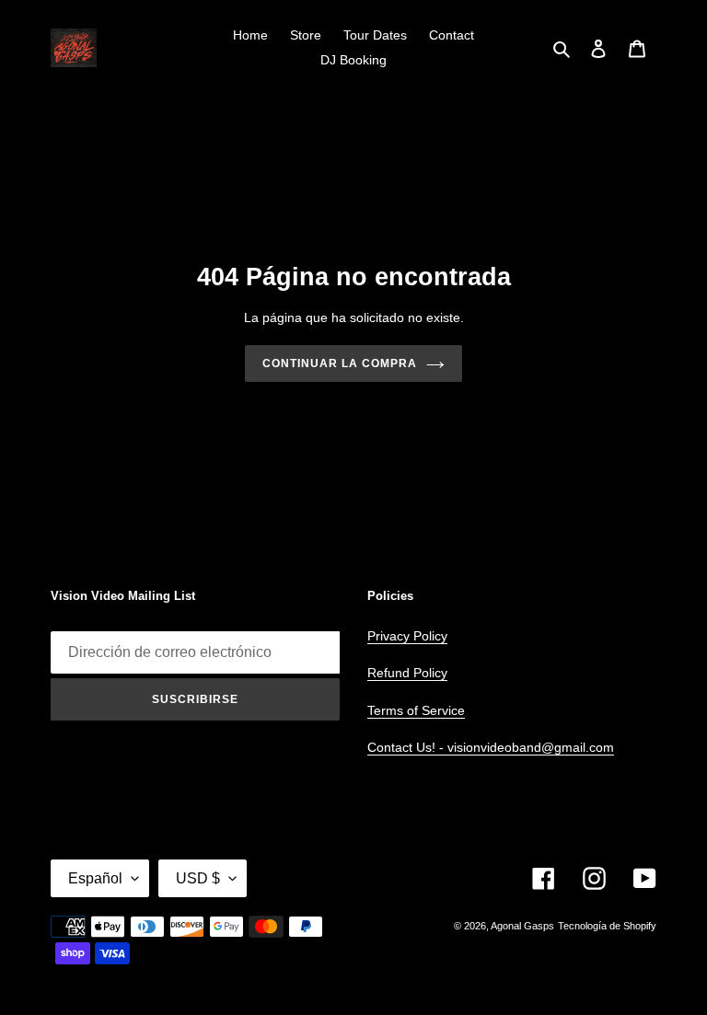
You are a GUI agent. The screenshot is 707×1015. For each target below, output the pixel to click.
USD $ (198, 878)
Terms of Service (416, 710)
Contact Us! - (407, 747)
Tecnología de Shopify (607, 925)
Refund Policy (407, 672)
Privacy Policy (407, 636)
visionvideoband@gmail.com (530, 747)
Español (95, 878)
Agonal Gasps (522, 925)
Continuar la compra (339, 363)
